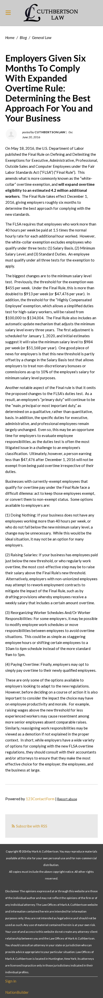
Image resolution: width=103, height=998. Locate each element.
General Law (42, 37)
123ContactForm (40, 798)
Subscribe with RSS (31, 826)
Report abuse (67, 799)
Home (9, 37)
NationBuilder (17, 992)
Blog (23, 37)
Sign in (10, 981)
